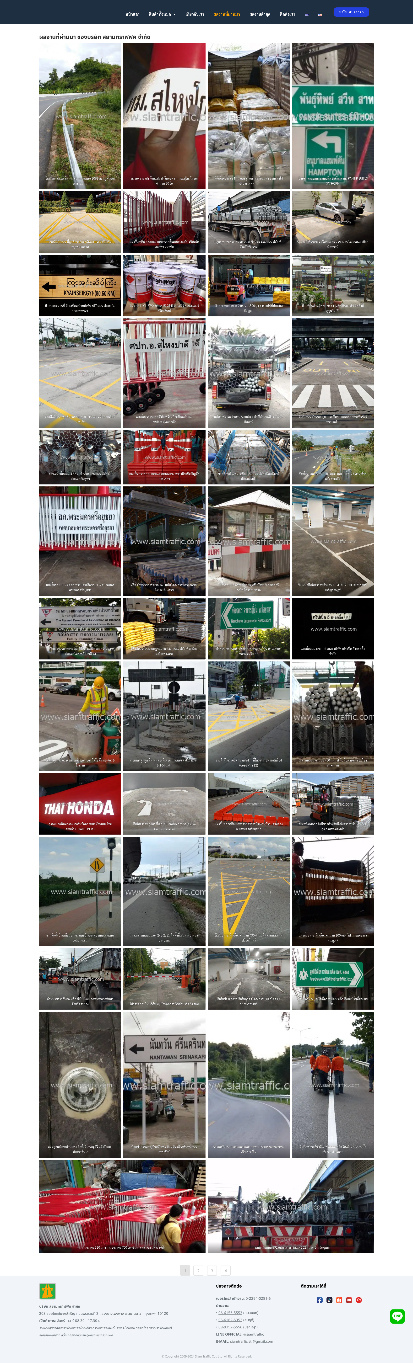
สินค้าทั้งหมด (160, 14)
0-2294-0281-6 (258, 1298)
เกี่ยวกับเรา (195, 14)
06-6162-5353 (230, 1320)
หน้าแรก (132, 14)
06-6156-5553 (230, 1313)
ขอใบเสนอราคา (351, 12)
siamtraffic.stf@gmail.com (251, 1341)
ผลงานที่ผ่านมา (227, 14)
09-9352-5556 (230, 1327)
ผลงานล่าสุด (260, 14)
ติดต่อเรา (287, 14)
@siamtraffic (253, 1334)
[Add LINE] (397, 1317)
